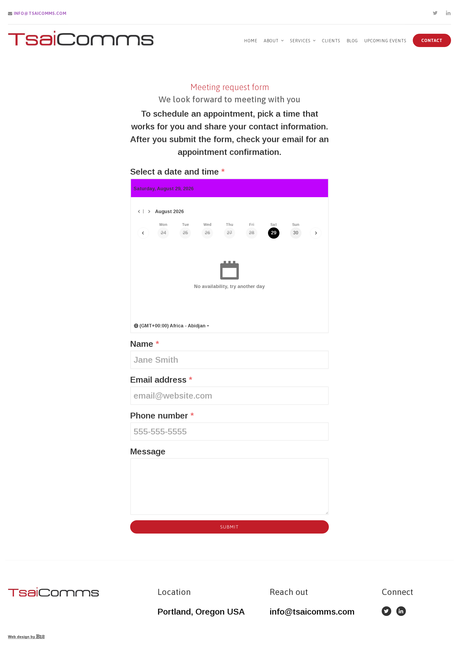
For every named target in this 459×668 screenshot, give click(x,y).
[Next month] (149, 211)
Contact (432, 40)
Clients (331, 40)
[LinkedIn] (448, 13)
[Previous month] (139, 211)
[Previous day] (143, 233)
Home (250, 40)
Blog (352, 40)
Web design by (22, 637)
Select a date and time (177, 171)
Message (147, 451)
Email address (161, 379)
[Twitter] (435, 13)
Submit (229, 527)
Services (300, 40)
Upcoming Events (385, 40)
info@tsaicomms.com (39, 13)
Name (144, 344)
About (271, 40)
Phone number (162, 415)
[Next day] (315, 233)
